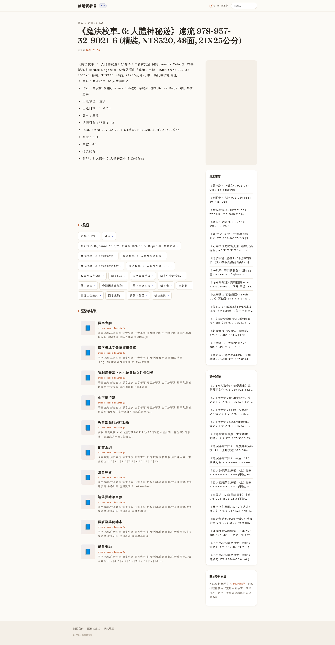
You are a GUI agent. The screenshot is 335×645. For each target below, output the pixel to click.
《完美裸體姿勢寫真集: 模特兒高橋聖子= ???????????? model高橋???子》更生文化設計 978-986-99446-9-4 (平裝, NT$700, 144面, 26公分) (231, 248)
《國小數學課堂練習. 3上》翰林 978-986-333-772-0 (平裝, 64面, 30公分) (231, 472)
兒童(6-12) (96, 22)
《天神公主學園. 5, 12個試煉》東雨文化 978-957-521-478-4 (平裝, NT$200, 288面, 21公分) (231, 509)
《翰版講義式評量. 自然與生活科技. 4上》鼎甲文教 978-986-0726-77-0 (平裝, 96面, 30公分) (231, 448)
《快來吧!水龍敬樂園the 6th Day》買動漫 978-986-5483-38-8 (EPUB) (229, 297)
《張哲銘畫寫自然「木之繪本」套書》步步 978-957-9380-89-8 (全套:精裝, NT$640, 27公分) (231, 436)
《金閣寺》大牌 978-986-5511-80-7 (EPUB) (231, 199)
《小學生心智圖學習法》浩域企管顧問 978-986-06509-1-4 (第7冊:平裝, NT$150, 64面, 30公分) (231, 557)
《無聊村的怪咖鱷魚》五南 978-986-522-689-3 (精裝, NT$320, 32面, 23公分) (231, 533)
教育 (81, 22)
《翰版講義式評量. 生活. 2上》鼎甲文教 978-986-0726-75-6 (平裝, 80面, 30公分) (230, 460)
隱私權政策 (93, 628)
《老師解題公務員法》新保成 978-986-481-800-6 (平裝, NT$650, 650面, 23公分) (229, 333)
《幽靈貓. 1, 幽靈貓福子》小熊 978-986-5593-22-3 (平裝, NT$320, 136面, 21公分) (230, 497)
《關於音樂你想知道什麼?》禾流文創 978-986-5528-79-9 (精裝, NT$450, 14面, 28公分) (231, 521)
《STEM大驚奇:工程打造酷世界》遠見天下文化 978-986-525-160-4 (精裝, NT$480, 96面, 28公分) (230, 412)
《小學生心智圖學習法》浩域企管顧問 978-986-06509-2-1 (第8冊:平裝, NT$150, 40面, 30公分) (231, 545)
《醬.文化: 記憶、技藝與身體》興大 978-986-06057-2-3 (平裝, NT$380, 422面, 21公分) (231, 236)
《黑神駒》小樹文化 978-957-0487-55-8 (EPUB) (230, 187)
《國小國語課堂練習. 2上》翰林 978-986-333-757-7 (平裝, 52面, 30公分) (231, 484)
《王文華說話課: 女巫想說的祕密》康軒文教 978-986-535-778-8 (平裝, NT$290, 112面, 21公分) (230, 321)
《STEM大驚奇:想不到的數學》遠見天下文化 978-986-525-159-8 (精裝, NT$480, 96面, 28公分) (231, 424)
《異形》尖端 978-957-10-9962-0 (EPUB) (228, 224)
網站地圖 (109, 628)
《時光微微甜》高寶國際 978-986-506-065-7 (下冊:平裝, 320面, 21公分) (231, 284)
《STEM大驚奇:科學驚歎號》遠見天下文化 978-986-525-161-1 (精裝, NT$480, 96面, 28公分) (231, 400)
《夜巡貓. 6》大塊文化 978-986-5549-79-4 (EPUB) (229, 345)
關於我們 (78, 628)
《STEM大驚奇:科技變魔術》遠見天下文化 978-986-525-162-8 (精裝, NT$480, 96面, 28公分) (231, 388)
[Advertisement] (137, 189)
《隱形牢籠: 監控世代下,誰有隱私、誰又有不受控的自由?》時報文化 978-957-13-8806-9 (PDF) (231, 260)
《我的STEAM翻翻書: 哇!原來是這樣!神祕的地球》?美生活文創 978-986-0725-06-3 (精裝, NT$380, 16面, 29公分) (231, 309)
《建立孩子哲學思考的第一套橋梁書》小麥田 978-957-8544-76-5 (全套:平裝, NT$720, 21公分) (231, 357)
